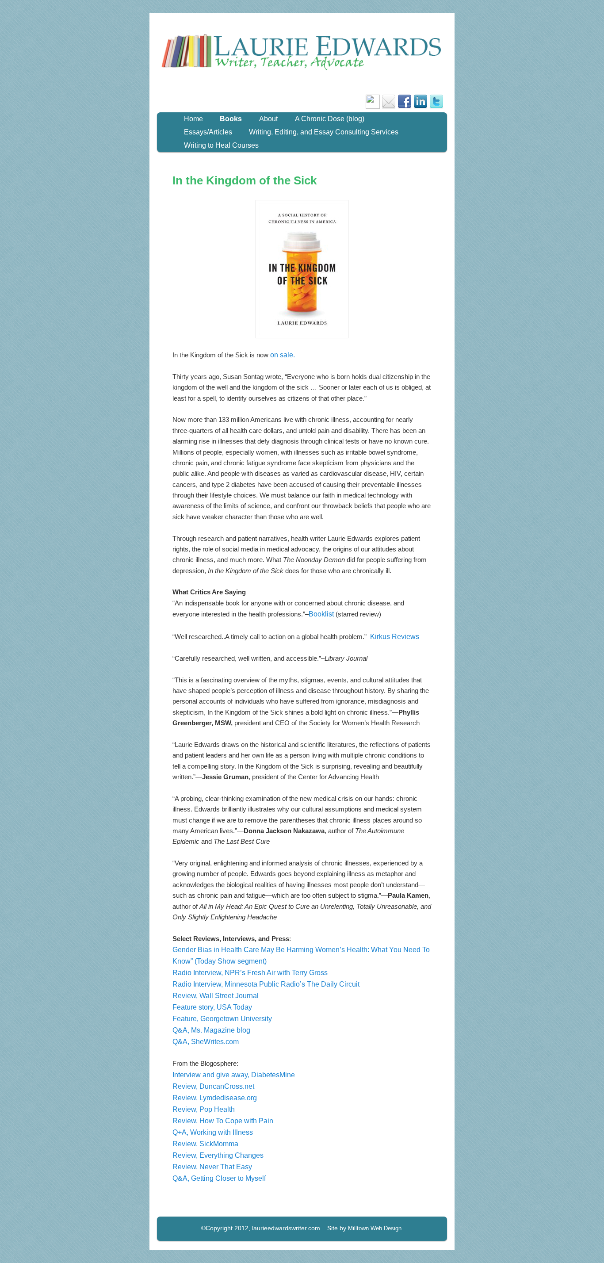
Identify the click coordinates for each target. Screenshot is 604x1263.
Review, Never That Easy (212, 1167)
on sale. (282, 355)
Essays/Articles (208, 132)
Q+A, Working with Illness (212, 1132)
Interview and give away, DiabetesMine (233, 1075)
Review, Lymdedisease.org (214, 1098)
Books (231, 118)
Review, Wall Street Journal (215, 995)
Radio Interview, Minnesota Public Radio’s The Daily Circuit (265, 984)
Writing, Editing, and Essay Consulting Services (323, 132)
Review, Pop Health (203, 1109)
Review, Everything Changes (218, 1155)
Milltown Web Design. (375, 1228)
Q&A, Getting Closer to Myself (219, 1178)
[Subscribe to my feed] (373, 106)
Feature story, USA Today (212, 1007)
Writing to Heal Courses (221, 145)
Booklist (321, 614)
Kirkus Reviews (394, 636)
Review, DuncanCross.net (213, 1086)
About (268, 118)
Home (193, 118)
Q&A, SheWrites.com (205, 1041)
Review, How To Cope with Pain (222, 1121)
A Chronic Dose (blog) (329, 118)
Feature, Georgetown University (222, 1018)
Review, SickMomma (205, 1144)
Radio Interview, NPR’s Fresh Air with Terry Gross (250, 972)
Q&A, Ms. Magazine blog (211, 1030)
